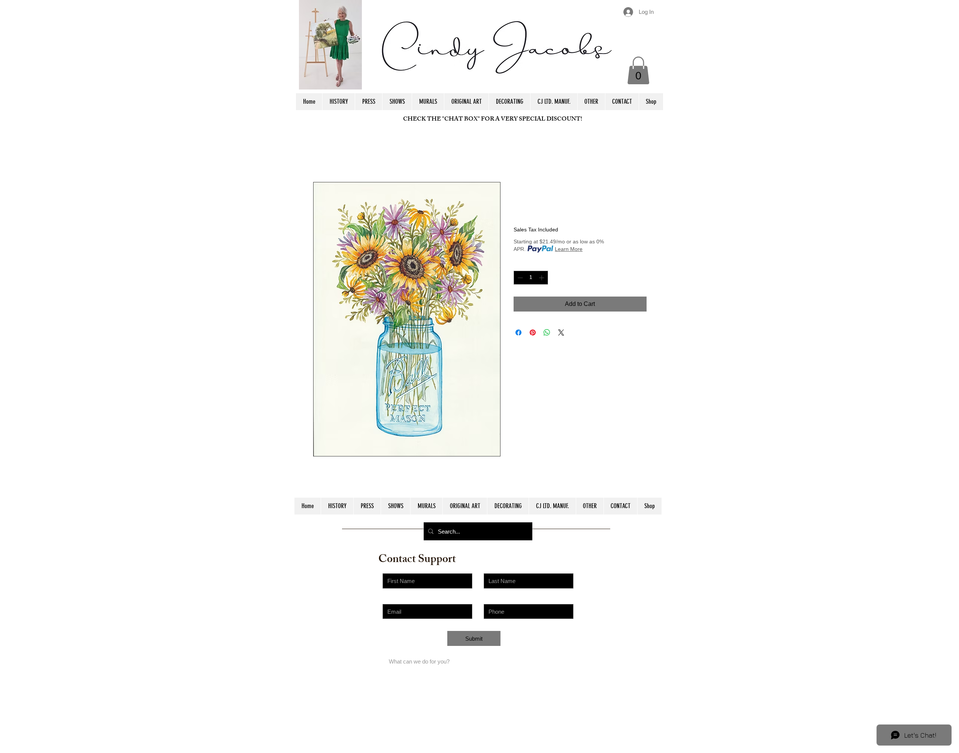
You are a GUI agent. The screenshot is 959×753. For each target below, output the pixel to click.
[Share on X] (561, 332)
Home (321, 155)
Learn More (569, 249)
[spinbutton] (531, 277)
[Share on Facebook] (518, 332)
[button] (638, 70)
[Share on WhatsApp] (546, 332)
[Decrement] (519, 277)
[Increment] (542, 277)
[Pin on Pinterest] (532, 332)
